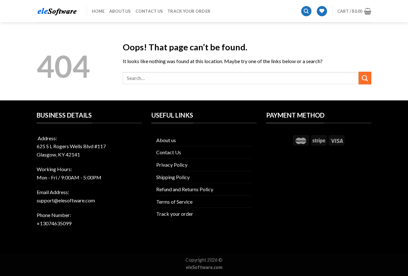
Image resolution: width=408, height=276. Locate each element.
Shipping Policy (173, 177)
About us (120, 11)
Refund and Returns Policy (184, 189)
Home (98, 11)
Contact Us (149, 11)
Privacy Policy (171, 165)
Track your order (188, 11)
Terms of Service (174, 202)
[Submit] (365, 78)
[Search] (306, 11)
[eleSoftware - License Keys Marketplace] (57, 11)
